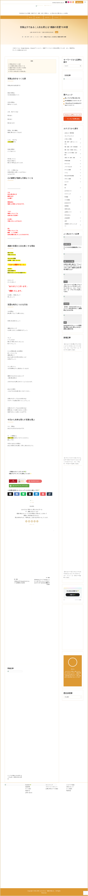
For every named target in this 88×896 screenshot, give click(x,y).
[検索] (85, 2)
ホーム (30, 17)
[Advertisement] (32, 458)
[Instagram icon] (32, 521)
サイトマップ (49, 785)
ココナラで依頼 (70, 785)
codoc (80, 599)
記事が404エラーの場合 (52, 788)
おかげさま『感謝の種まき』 (47, 891)
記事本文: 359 (31, 524)
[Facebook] (17, 494)
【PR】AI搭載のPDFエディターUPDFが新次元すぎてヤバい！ (73, 82)
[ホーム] (22, 36)
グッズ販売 (69, 788)
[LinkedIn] (36, 494)
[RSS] (73, 2)
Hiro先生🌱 (28, 785)
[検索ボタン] (80, 66)
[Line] (23, 494)
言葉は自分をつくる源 (14, 64)
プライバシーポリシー (51, 786)
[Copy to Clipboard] (49, 494)
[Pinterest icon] (35, 521)
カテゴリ (47, 17)
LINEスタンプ (69, 786)
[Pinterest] (71, 2)
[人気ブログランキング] (21, 481)
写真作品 (68, 790)
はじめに (38, 17)
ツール (56, 17)
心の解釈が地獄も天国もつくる (16, 66)
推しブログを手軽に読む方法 (72, 98)
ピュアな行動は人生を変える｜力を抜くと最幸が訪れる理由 (15, 777)
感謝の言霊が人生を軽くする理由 (17, 67)
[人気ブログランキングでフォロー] (19, 485)
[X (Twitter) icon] (29, 521)
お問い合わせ (79, 2)
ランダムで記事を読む (73, 118)
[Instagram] (68, 2)
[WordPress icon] (37, 521)
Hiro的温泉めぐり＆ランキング (73, 100)
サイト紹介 (28, 788)
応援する (27, 790)
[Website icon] (26, 521)
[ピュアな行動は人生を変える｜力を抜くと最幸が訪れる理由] (15, 722)
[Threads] (30, 494)
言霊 (57, 32)
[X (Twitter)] (66, 2)
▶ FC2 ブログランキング (58, 2)
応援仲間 (27, 786)
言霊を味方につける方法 (15, 69)
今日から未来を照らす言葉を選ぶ (17, 71)
